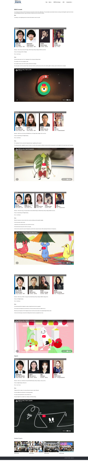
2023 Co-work (61, 453)
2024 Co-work (46, 453)
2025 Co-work (31, 453)
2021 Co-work (16, 453)
